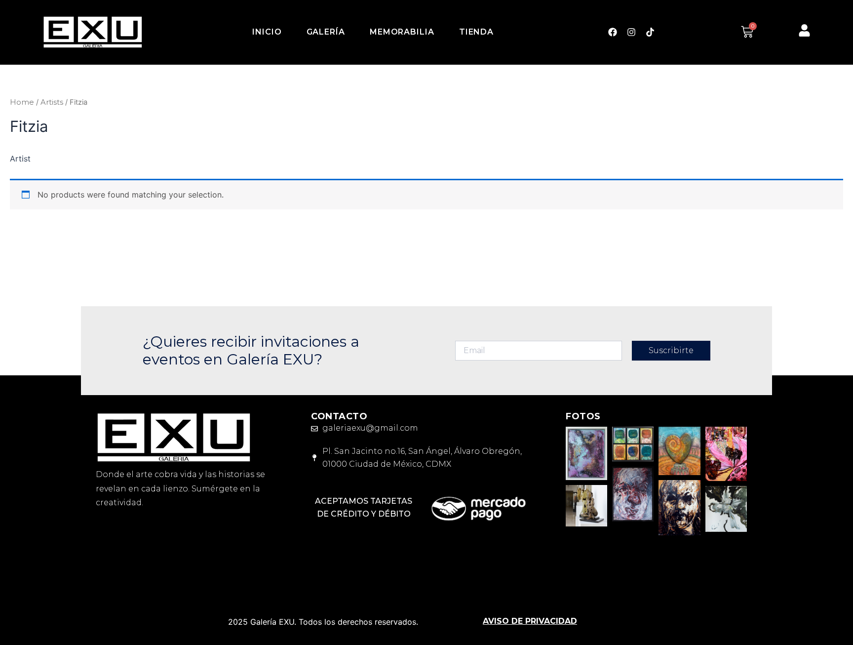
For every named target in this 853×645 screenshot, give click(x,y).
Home (22, 102)
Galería (326, 32)
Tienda (476, 32)
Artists (51, 102)
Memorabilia (402, 32)
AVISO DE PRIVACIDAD (530, 621)
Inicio (266, 32)
